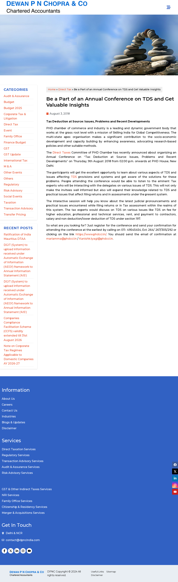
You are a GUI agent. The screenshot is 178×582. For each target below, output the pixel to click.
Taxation (10, 202)
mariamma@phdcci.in (61, 238)
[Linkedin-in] (17, 551)
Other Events (13, 172)
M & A (8, 166)
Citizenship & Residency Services (24, 507)
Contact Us (9, 410)
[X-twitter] (10, 551)
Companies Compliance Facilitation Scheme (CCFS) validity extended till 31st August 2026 (17, 329)
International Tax (15, 160)
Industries (9, 416)
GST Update (12, 154)
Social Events (13, 196)
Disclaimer (9, 428)
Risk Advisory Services (17, 473)
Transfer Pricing (15, 214)
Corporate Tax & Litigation (15, 116)
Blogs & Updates (13, 422)
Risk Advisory (13, 190)
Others (8, 178)
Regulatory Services (16, 455)
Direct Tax (11, 124)
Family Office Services (17, 501)
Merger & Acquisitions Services (23, 512)
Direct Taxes (61, 152)
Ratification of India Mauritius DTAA (17, 236)
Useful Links (97, 571)
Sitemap (111, 571)
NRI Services (10, 495)
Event (8, 130)
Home (52, 89)
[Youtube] (29, 551)
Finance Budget (15, 142)
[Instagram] (23, 551)
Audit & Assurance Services (21, 467)
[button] (168, 7)
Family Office (13, 136)
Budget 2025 (13, 108)
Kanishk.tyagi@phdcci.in (96, 238)
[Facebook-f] (4, 551)
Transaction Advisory (18, 208)
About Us (8, 398)
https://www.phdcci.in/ (91, 234)
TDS (74, 176)
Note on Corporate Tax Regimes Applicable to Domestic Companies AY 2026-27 (19, 354)
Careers (7, 404)
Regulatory (11, 184)
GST (6, 148)
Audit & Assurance (16, 96)
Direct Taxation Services (19, 449)
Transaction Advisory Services (22, 461)
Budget (9, 102)
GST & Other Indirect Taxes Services (27, 489)
